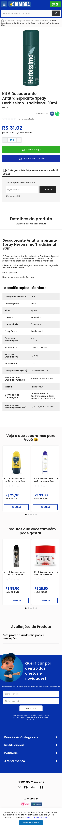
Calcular (48, 189)
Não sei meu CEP (13, 196)
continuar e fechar (31, 822)
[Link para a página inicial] (2, 20)
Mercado (11, 20)
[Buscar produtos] (56, 13)
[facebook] (52, 113)
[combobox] (31, 13)
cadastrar (31, 708)
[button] (5, 479)
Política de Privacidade (36, 817)
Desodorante (42, 20)
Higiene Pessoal (25, 20)
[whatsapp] (57, 113)
